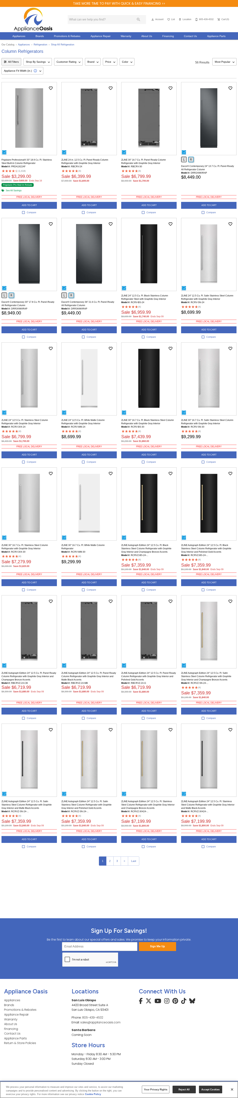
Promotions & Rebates (67, 36)
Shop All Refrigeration (62, 44)
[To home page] (33, 19)
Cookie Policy (93, 1094)
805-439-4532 (92, 1017)
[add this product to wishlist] (50, 88)
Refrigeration (40, 44)
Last (133, 860)
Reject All (184, 1089)
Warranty (126, 36)
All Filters (13, 61)
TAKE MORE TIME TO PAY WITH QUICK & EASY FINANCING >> (119, 3)
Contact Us (190, 36)
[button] (152, 19)
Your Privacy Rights (155, 1089)
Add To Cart (29, 205)
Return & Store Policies (20, 1043)
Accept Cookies (210, 1089)
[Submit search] (138, 19)
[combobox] (37, 61)
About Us (146, 36)
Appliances (18, 36)
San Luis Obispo (84, 1000)
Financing (168, 36)
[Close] (232, 1089)
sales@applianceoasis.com (100, 1022)
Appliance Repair (101, 36)
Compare (31, 212)
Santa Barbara (83, 1030)
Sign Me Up (157, 946)
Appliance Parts (216, 36)
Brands (40, 36)
